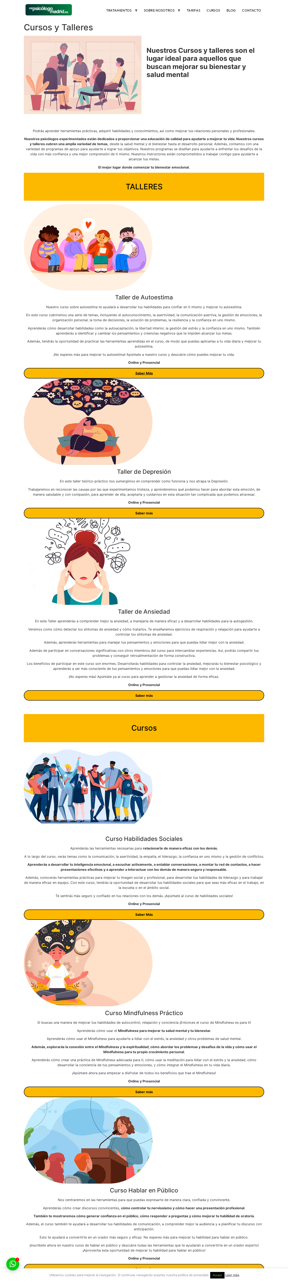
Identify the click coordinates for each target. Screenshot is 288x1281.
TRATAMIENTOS (119, 10)
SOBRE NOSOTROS (159, 10)
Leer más (232, 1275)
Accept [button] (217, 1275)
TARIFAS (193, 10)
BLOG (231, 10)
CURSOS (213, 10)
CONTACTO (251, 10)
